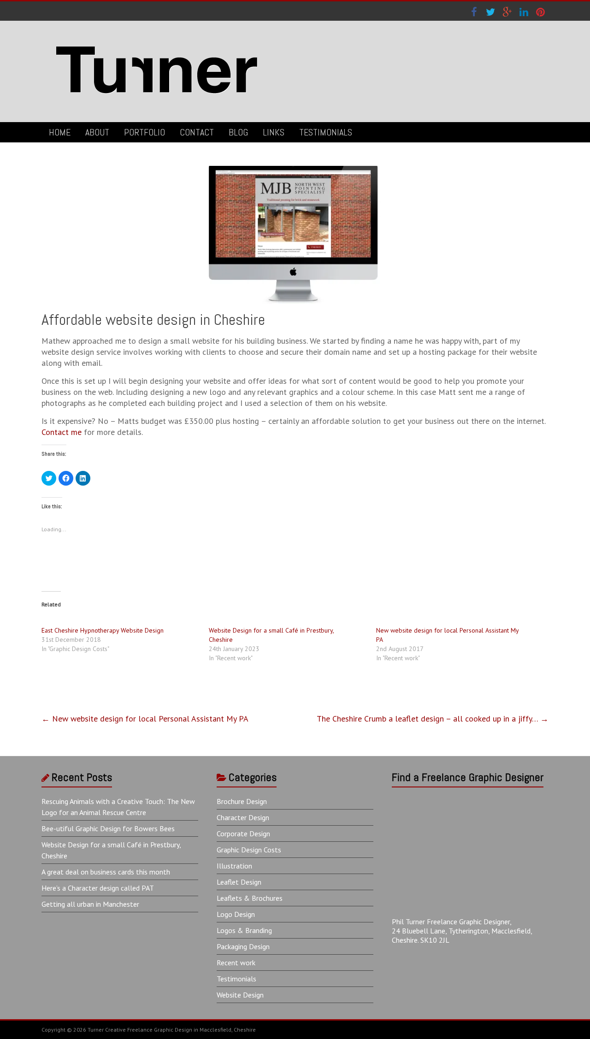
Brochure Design (242, 801)
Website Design (240, 994)
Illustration (234, 865)
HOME (60, 132)
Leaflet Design (239, 881)
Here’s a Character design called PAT (97, 887)
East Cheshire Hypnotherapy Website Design (102, 630)
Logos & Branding (244, 930)
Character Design (243, 817)
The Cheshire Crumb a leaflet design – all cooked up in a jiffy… (433, 718)
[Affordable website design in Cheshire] (295, 170)
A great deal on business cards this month (105, 871)
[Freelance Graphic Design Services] (156, 39)
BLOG (238, 132)
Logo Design (236, 914)
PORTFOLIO (144, 132)
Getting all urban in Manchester (90, 904)
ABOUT (97, 132)
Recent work (236, 962)
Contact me (61, 432)
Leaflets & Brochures (250, 898)
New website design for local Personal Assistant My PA (144, 718)
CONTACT (197, 132)
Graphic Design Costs (249, 849)
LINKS (273, 132)
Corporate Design (243, 833)
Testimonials (236, 978)
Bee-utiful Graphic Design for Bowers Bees (108, 828)
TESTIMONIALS (325, 132)
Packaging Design (243, 946)
